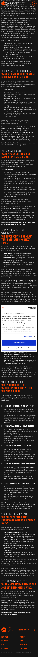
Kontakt (22, 641)
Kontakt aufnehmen (24, 630)
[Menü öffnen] (34, 3)
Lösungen (4, 637)
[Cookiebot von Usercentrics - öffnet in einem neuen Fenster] (28, 307)
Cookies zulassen (19, 342)
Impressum (23, 645)
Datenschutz (24, 648)
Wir (2, 645)
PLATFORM (4, 641)
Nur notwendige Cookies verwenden (19, 348)
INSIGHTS (22, 637)
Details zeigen (28, 336)
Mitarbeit (4, 648)
